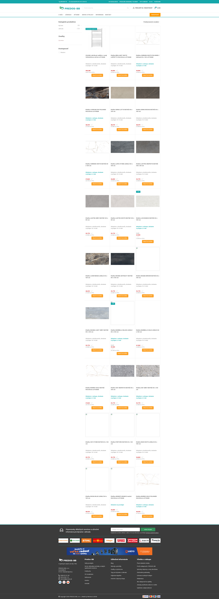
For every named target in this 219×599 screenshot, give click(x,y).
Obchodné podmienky (143, 572)
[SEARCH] (128, 8)
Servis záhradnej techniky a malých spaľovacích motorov (95, 567)
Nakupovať (155, 15)
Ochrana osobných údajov (152, 533)
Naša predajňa (89, 563)
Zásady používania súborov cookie (147, 585)
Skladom (62, 52)
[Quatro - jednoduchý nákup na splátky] (109, 551)
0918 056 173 (63, 1)
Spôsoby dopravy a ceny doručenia (147, 569)
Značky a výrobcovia (117, 569)
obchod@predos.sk (66, 579)
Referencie (88, 577)
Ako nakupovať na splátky (144, 581)
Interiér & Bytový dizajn (118, 578)
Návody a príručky (116, 566)
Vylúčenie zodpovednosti (144, 588)
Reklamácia (140, 578)
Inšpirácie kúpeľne (116, 575)
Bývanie (61, 25)
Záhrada (61, 28)
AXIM (95, 596)
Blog (112, 563)
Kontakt (87, 583)
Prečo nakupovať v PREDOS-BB (146, 566)
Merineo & (90, 596)
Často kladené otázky (143, 563)
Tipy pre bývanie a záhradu (119, 572)
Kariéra (87, 580)
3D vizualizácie (89, 574)
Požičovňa (88, 571)
